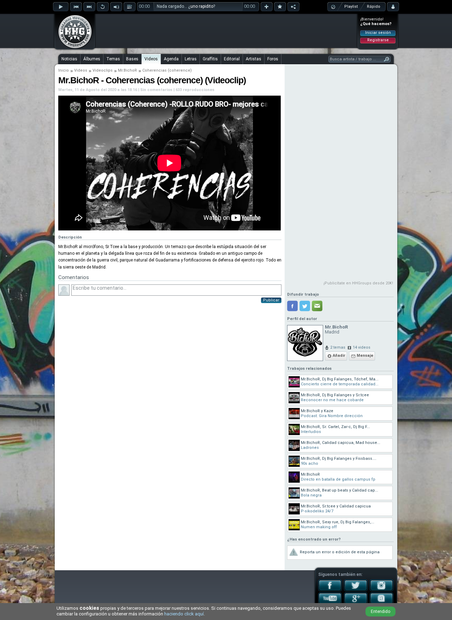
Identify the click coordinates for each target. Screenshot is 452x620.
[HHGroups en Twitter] (356, 590)
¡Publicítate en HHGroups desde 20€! (358, 283)
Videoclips (103, 70)
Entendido (380, 611)
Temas (113, 58)
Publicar (271, 300)
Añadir (339, 355)
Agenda (171, 58)
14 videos (361, 347)
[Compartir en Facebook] (292, 306)
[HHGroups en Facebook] (330, 590)
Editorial (232, 58)
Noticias (69, 58)
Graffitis (210, 58)
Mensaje (365, 355)
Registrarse (378, 40)
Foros (272, 58)
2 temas (337, 347)
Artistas (253, 58)
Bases (132, 58)
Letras (191, 58)
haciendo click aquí (184, 613)
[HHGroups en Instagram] (381, 590)
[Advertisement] (226, 31)
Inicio (63, 70)
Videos (151, 58)
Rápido (373, 6)
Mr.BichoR (127, 70)
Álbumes (91, 58)
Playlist (351, 6)
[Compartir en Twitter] (304, 306)
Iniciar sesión (378, 32)
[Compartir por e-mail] (317, 306)
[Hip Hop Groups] (73, 47)
